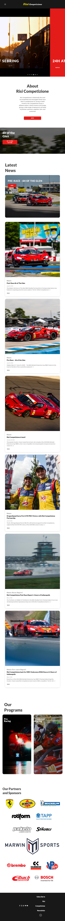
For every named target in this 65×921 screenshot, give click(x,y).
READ (8, 293)
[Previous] (3, 42)
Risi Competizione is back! (16, 437)
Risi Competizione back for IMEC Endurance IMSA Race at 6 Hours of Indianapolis (32, 673)
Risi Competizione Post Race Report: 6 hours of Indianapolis (28, 595)
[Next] (61, 42)
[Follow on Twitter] (25, 905)
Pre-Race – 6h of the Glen (16, 360)
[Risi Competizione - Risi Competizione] (32, 4)
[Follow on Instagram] (21, 905)
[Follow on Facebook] (19, 905)
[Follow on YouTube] (27, 905)
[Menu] (5, 4)
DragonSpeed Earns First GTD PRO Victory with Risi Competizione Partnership (31, 517)
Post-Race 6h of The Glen (16, 283)
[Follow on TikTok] (23, 905)
